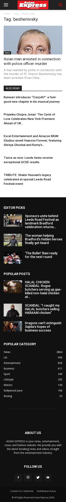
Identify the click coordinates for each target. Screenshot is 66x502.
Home (7, 13)
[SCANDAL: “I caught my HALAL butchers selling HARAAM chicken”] (13, 310)
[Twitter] (38, 477)
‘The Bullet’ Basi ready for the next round (41, 255)
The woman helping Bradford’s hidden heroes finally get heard (43, 239)
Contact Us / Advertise (21, 491)
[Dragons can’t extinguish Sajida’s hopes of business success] (13, 326)
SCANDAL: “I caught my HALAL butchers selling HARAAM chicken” (42, 309)
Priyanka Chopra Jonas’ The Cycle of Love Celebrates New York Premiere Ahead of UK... (29, 119)
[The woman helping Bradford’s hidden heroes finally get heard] (13, 240)
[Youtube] (48, 477)
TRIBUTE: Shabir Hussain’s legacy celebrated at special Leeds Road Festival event (27, 179)
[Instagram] (28, 477)
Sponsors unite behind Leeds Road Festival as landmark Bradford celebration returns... (42, 221)
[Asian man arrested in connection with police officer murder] (33, 40)
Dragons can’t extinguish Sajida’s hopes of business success (43, 326)
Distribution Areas (46, 491)
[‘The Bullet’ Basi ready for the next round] (13, 257)
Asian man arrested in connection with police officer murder (32, 61)
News (7, 53)
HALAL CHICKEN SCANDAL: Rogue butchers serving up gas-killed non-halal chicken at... (43, 289)
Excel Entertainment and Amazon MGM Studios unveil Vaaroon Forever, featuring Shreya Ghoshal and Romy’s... (32, 140)
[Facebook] (18, 477)
